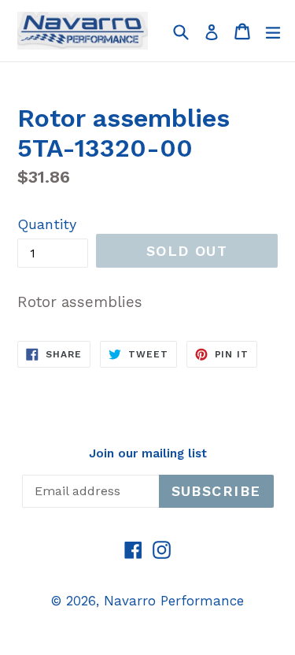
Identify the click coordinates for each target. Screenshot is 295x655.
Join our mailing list (148, 453)
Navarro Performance (174, 601)
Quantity (46, 224)
